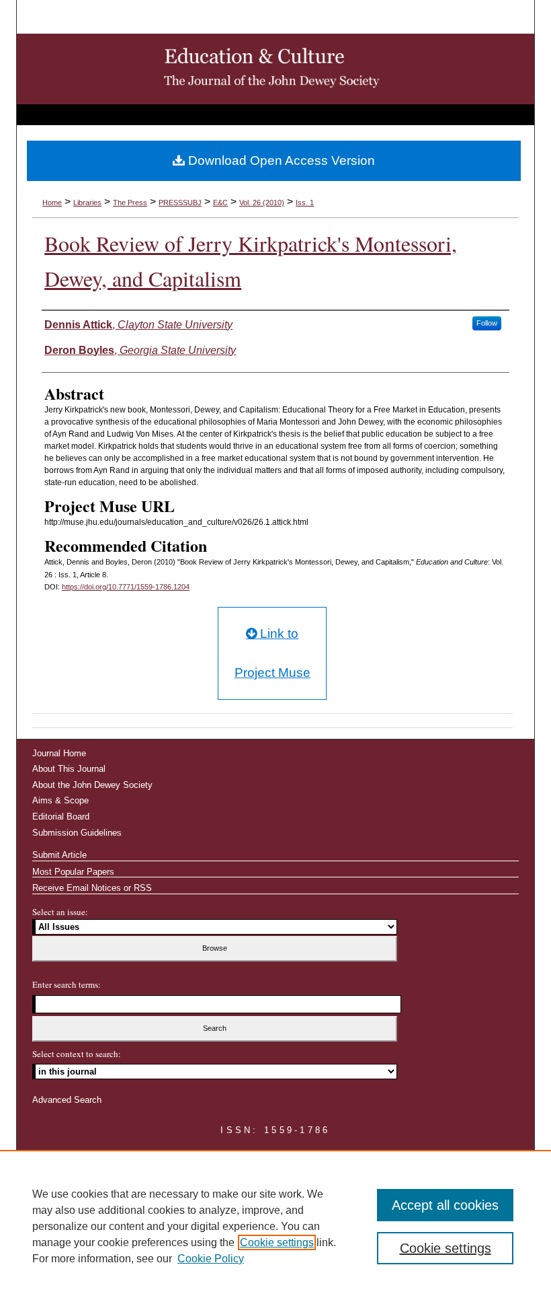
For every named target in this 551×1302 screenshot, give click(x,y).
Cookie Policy (210, 1258)
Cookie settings (277, 1242)
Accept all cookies (445, 1205)
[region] (275, 1226)
